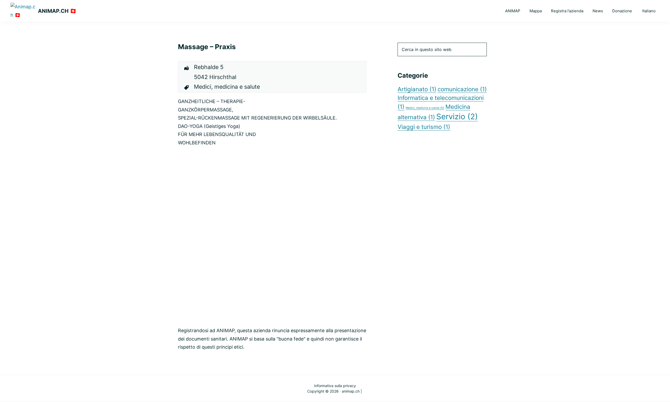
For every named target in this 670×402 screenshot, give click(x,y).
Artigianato (417, 89)
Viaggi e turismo (424, 126)
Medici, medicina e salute (425, 108)
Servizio (457, 116)
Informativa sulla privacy (335, 385)
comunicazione (462, 89)
